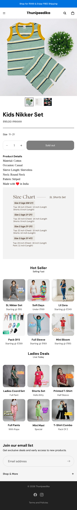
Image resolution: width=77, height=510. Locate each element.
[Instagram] (42, 495)
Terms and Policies (38, 502)
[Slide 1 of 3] (29, 102)
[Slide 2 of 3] (38, 102)
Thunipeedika (43, 486)
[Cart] (73, 13)
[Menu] (4, 13)
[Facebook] (35, 495)
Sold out (50, 145)
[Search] (65, 13)
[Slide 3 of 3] (48, 102)
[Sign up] (69, 461)
